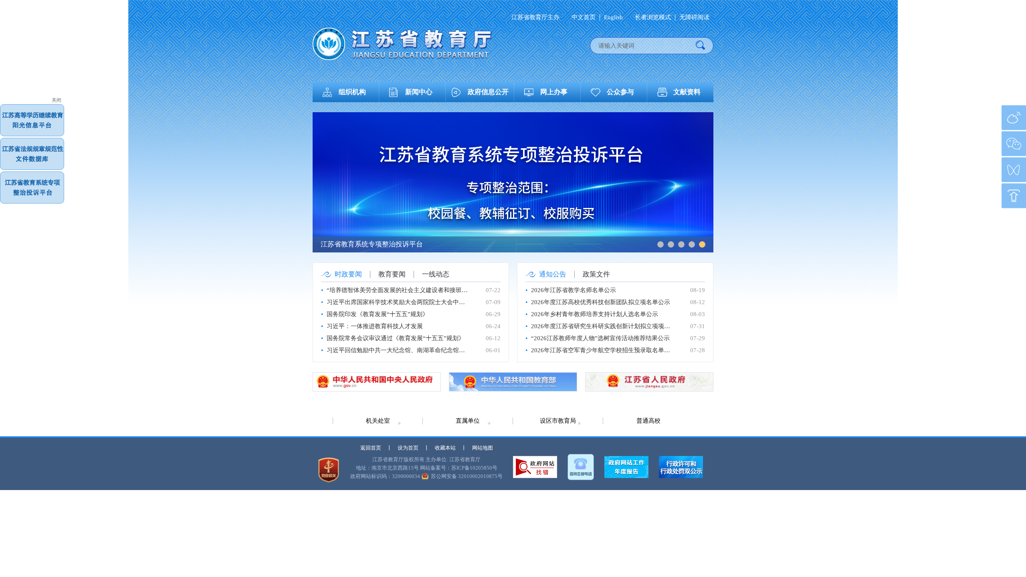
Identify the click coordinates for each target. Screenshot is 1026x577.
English (613, 17)
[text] (643, 46)
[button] (660, 244)
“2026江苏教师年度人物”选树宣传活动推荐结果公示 (600, 338)
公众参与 (620, 92)
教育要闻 (392, 274)
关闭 (56, 100)
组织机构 (352, 92)
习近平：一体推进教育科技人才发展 (375, 326)
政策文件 (596, 274)
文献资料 (687, 92)
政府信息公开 (488, 92)
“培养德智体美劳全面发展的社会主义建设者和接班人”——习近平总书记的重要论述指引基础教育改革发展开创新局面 (398, 290)
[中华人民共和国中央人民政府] (376, 382)
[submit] (700, 46)
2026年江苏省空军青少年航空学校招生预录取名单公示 (602, 350)
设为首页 (408, 448)
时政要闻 (348, 274)
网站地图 (482, 448)
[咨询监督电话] (581, 467)
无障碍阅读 (694, 17)
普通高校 (648, 421)
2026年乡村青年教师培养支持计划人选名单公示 (594, 314)
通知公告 (552, 274)
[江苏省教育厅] (402, 44)
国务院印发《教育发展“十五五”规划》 (377, 314)
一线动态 (435, 274)
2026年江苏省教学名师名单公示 (573, 290)
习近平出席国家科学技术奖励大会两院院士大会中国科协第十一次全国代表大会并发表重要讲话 (398, 302)
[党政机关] (329, 470)
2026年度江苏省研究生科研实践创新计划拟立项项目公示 (602, 326)
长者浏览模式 (653, 17)
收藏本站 (445, 448)
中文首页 (584, 17)
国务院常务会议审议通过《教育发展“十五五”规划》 (396, 338)
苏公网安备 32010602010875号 (467, 476)
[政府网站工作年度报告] (626, 467)
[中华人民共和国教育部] (513, 382)
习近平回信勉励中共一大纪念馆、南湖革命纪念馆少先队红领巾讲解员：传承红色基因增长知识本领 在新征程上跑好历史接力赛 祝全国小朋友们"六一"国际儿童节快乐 (398, 350)
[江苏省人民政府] (649, 382)
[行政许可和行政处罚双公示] (681, 467)
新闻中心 (418, 92)
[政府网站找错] (535, 467)
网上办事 (554, 92)
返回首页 (370, 448)
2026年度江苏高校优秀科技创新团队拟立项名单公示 (600, 302)
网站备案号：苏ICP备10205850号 (458, 468)
